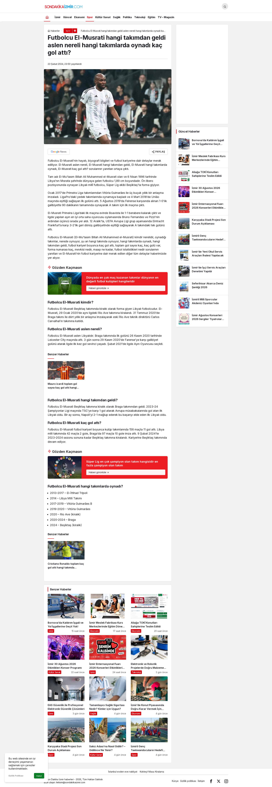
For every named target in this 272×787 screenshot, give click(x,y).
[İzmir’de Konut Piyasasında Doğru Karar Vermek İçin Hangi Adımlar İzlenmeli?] (149, 695)
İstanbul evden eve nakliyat (122, 771)
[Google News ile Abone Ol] (59, 152)
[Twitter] (219, 781)
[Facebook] (211, 781)
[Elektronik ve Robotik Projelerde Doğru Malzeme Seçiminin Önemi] (149, 654)
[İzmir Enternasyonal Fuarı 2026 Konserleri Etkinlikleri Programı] (107, 654)
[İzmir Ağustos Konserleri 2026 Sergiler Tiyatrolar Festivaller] (202, 319)
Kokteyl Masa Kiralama (152, 771)
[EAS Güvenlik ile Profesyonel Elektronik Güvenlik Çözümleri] (66, 695)
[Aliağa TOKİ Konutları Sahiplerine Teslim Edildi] (149, 613)
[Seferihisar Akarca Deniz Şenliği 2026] (202, 287)
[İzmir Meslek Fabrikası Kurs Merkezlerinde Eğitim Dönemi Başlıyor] (107, 613)
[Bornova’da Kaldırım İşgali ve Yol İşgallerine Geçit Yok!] (66, 613)
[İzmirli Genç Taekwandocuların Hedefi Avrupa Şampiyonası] (149, 737)
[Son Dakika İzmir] (63, 6)
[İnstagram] (226, 781)
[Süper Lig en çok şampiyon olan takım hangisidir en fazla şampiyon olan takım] (108, 467)
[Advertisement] (202, 74)
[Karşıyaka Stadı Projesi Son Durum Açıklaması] (66, 737)
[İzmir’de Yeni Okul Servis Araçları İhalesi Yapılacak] (202, 255)
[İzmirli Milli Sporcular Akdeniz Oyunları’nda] (202, 303)
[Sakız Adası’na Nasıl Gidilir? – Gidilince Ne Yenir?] (107, 737)
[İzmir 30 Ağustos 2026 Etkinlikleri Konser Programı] (66, 654)
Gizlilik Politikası (15, 776)
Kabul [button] (39, 776)
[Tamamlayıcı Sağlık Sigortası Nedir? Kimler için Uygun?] (107, 695)
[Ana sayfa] (47, 17)
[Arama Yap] (225, 6)
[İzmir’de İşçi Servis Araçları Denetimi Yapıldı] (202, 271)
